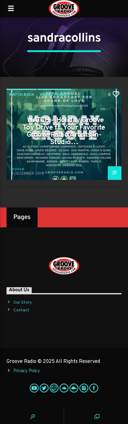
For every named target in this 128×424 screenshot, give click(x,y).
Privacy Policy (26, 371)
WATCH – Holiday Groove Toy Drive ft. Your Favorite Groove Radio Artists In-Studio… (64, 131)
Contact (21, 310)
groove (17, 169)
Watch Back (21, 94)
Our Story (22, 302)
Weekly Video (54, 94)
